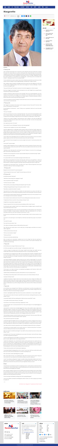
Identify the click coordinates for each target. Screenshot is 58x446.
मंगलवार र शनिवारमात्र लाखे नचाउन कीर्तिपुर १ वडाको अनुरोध (49, 34)
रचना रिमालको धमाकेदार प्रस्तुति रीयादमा (49, 41)
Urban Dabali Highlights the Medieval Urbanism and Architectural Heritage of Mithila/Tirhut (35, 402)
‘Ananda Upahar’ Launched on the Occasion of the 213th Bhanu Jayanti (22, 402)
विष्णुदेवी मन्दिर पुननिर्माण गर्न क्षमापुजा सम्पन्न (49, 31)
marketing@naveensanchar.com (29, 432)
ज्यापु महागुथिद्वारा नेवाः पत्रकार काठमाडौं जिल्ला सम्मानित (49, 49)
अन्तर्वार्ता (39, 7)
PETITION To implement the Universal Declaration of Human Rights (9, 402)
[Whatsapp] (30, 16)
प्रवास (31, 7)
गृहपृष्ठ (5, 7)
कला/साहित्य (22, 7)
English (46, 7)
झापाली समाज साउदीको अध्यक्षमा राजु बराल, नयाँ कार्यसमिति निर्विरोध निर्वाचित (49, 45)
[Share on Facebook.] (22, 16)
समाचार (9, 7)
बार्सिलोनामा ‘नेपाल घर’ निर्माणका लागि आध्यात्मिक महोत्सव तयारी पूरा (8, 416)
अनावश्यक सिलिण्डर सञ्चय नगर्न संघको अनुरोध (50, 38)
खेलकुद (48, 428)
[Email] (26, 16)
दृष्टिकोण (35, 7)
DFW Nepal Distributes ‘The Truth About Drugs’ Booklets (35, 416)
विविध (43, 7)
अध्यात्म (48, 425)
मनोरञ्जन (27, 7)
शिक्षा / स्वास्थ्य (16, 7)
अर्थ (12, 7)
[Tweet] (24, 16)
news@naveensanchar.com (28, 429)
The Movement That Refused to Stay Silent (21, 416)
